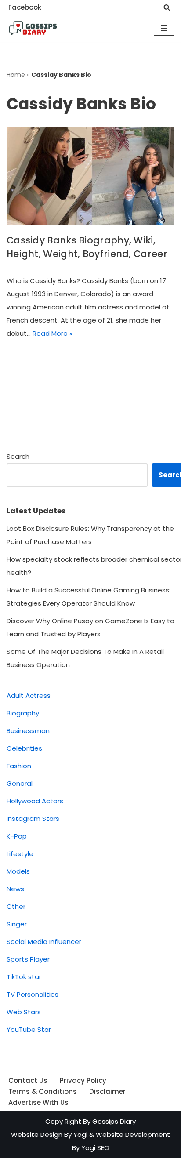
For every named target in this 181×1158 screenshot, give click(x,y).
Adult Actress (29, 695)
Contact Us (27, 1080)
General (20, 783)
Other (16, 906)
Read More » (52, 333)
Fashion (19, 765)
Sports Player (28, 959)
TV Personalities (32, 994)
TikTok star (24, 976)
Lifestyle (20, 853)
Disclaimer (107, 1091)
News (15, 888)
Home (16, 74)
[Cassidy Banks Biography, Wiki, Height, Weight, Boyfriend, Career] (90, 176)
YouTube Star (29, 1029)
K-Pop (17, 836)
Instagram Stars (33, 818)
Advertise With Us (38, 1102)
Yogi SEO (95, 1147)
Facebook (24, 7)
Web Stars (24, 1011)
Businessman (28, 730)
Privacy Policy (83, 1080)
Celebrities (24, 748)
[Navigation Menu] (164, 28)
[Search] (166, 7)
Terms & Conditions (42, 1091)
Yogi (79, 1134)
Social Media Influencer (44, 941)
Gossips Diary (114, 1121)
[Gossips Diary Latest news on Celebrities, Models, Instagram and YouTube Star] (33, 28)
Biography (23, 713)
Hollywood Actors (35, 801)
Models (18, 871)
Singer (17, 924)
